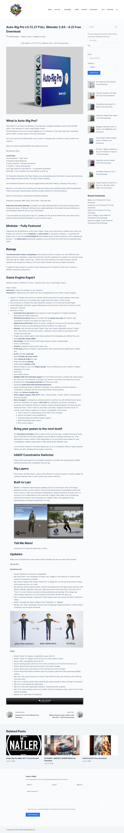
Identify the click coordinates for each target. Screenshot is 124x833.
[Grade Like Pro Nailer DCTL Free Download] (23, 745)
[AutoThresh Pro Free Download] (100, 745)
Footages (110, 9)
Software (67, 9)
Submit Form (94, 73)
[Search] (117, 9)
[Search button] (116, 27)
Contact (84, 9)
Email (89, 54)
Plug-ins (57, 9)
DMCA (50, 9)
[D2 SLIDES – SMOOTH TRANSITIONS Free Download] (62, 745)
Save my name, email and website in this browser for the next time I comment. (52, 809)
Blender (36, 36)
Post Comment (33, 814)
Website (79, 785)
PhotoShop (93, 9)
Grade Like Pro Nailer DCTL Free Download (22, 758)
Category (91, 63)
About (77, 9)
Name (29, 785)
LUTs (103, 9)
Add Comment (32, 791)
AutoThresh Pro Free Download (95, 758)
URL (89, 45)
